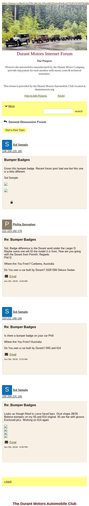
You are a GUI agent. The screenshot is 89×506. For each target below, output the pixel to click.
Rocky (61, 95)
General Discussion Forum (27, 122)
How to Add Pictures (35, 95)
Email (13, 276)
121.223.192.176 (12, 231)
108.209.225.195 (12, 151)
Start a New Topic (15, 130)
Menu (11, 106)
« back (8, 481)
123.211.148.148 (12, 318)
